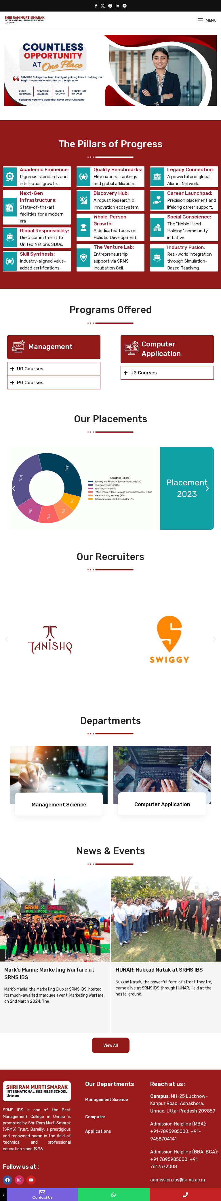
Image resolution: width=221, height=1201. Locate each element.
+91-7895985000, (169, 1131)
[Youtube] (31, 1180)
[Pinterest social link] (110, 6)
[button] (10, 70)
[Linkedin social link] (117, 6)
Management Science (106, 1099)
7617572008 (163, 1166)
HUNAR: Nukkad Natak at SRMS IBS (48, 970)
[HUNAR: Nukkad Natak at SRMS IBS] (55, 919)
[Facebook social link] (96, 6)
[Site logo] (24, 19)
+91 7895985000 (168, 1159)
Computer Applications (98, 1124)
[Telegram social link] (124, 6)
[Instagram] (19, 1180)
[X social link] (102, 6)
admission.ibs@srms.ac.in (177, 1180)
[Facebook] (7, 1180)
